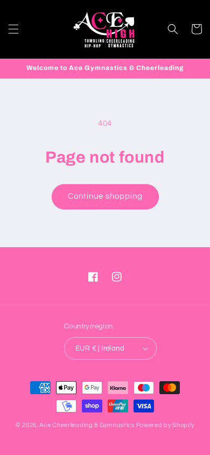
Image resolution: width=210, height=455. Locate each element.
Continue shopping (105, 196)
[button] (13, 29)
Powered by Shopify (165, 425)
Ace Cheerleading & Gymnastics (86, 425)
